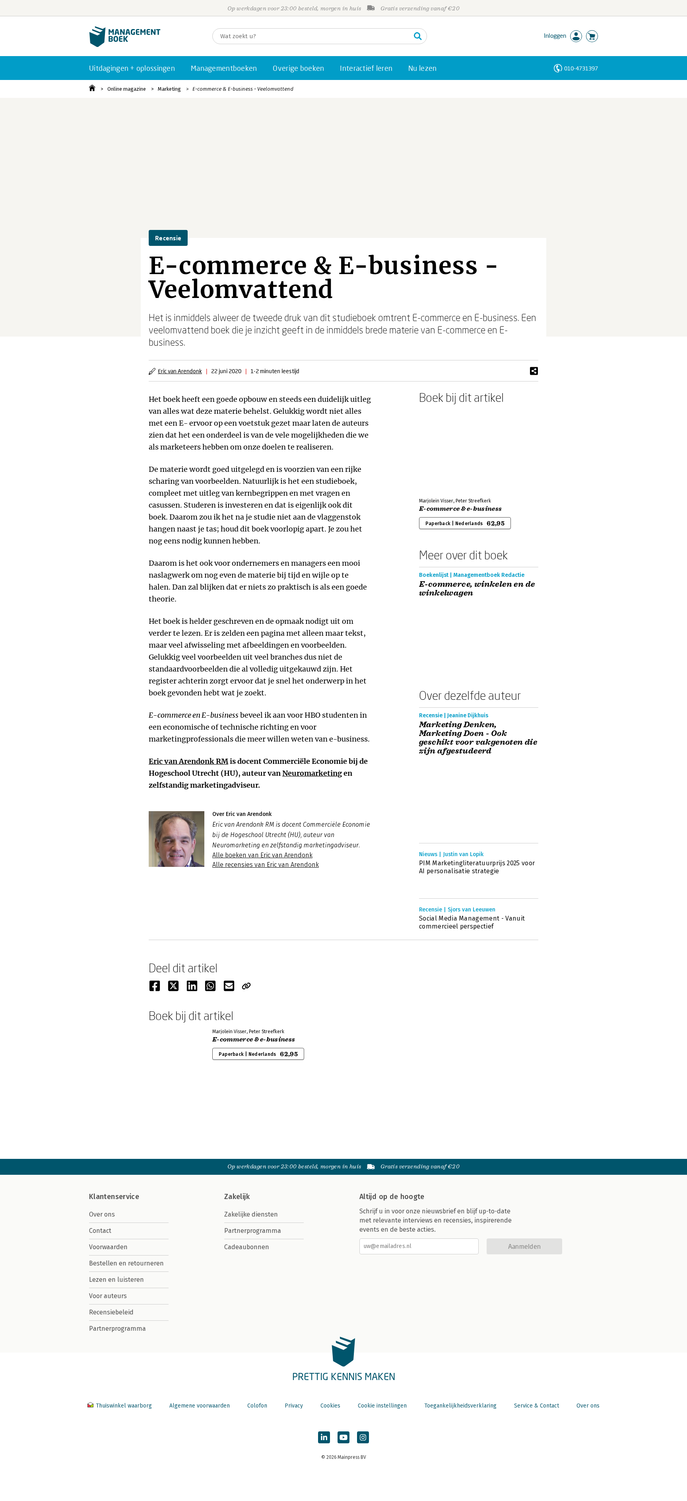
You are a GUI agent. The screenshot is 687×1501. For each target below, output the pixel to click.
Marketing (169, 89)
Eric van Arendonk (180, 371)
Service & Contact (536, 1405)
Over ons (102, 1214)
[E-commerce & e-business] (447, 449)
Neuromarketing (312, 773)
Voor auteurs (108, 1296)
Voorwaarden (108, 1247)
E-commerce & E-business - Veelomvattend (242, 89)
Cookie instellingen (382, 1405)
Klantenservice (114, 1196)
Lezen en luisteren (116, 1279)
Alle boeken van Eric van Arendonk (262, 855)
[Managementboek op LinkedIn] (324, 1437)
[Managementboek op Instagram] (363, 1437)
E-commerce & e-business (460, 509)
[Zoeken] (418, 36)
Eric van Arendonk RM (188, 761)
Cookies (330, 1405)
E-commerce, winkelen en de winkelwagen (477, 589)
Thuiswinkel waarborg (123, 1405)
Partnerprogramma (117, 1328)
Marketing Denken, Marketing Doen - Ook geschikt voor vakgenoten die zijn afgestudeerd (478, 737)
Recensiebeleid (111, 1312)
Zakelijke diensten (251, 1214)
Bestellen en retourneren (126, 1263)
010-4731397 (581, 68)
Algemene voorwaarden (199, 1405)
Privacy (294, 1405)
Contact (100, 1230)
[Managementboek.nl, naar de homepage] (125, 45)
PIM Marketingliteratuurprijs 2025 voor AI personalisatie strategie (477, 867)
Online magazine (126, 89)
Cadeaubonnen (246, 1247)
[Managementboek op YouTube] (343, 1437)
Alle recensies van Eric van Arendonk (265, 864)
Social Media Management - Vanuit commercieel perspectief (472, 922)
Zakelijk (237, 1196)
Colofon (257, 1405)
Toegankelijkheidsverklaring (460, 1405)
